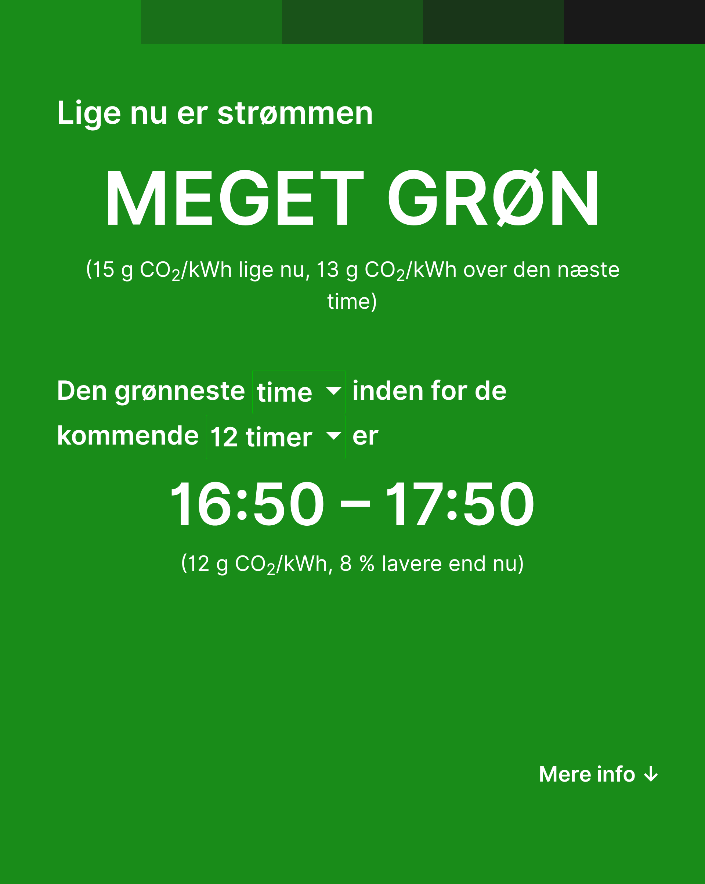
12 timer (264, 437)
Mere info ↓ (600, 774)
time (287, 392)
